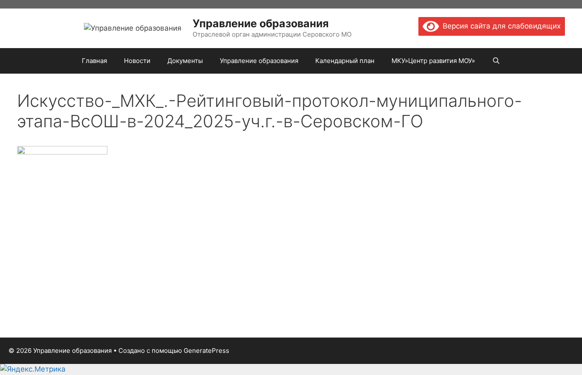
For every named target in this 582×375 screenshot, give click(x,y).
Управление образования (260, 23)
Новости (137, 61)
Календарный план (345, 61)
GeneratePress (206, 350)
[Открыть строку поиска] (496, 61)
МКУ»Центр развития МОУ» (433, 61)
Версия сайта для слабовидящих (500, 26)
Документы (185, 61)
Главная (94, 61)
